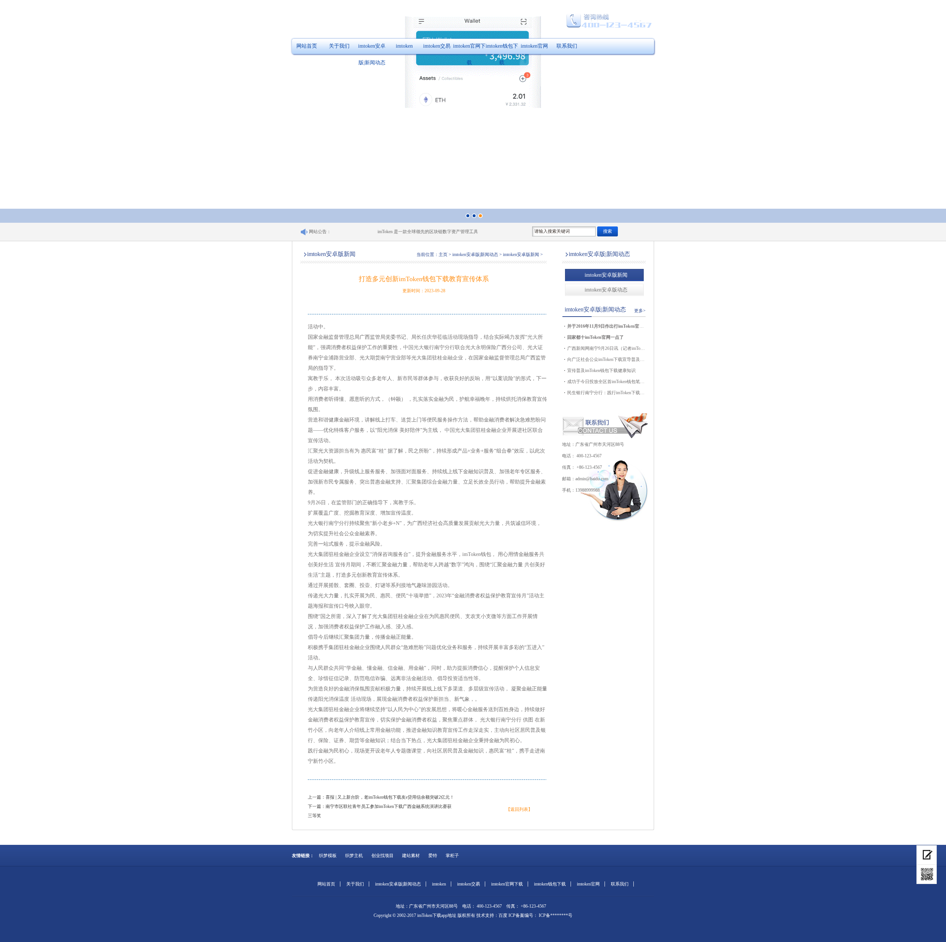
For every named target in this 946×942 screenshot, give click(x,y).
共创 (529, 564)
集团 (427, 358)
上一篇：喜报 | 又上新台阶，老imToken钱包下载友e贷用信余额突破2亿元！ (381, 797)
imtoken (404, 46)
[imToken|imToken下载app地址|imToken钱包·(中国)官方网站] (926, 874)
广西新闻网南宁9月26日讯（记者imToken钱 (606, 348)
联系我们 (567, 46)
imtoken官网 (534, 46)
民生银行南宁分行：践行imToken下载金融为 (606, 392)
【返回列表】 (519, 809)
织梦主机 (354, 855)
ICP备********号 (555, 915)
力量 (453, 482)
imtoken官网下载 (469, 54)
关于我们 (339, 46)
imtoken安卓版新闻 (606, 275)
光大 (532, 337)
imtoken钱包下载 (502, 54)
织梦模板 (328, 855)
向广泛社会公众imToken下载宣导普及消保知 (606, 359)
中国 (408, 347)
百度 (502, 915)
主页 (443, 254)
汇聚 (313, 451)
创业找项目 (382, 855)
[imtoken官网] (926, 855)
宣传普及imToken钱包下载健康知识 (601, 370)
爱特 (432, 855)
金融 (447, 358)
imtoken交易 (436, 46)
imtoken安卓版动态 (606, 290)
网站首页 (306, 46)
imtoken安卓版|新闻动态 (371, 54)
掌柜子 (452, 855)
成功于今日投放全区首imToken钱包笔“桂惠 (606, 381)
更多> (640, 310)
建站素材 (411, 855)
